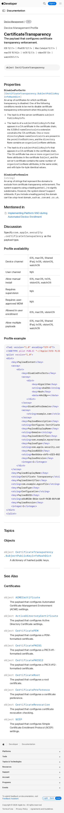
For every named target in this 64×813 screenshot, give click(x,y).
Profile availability (16, 248)
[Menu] (60, 3)
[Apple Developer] (9, 3)
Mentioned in (14, 207)
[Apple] (4, 744)
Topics (9, 531)
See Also (11, 576)
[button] (44, 3)
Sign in (52, 4)
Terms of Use (7, 809)
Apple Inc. (22, 805)
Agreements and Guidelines (42, 809)
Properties (12, 84)
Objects (9, 540)
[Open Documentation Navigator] (4, 11)
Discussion (12, 227)
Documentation (16, 10)
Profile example (15, 338)
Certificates (12, 586)
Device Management (14, 22)
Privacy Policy (22, 809)
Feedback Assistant (10, 799)
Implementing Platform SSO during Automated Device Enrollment (27, 215)
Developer (13, 744)
